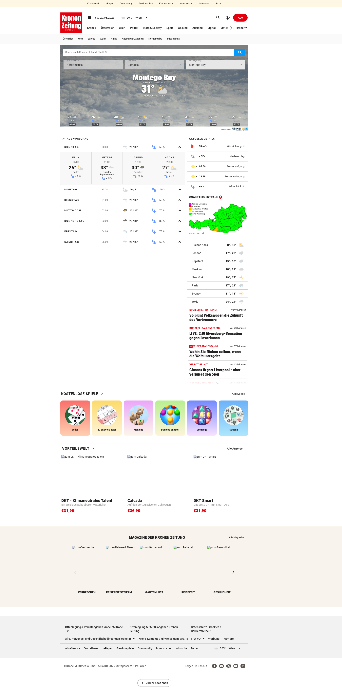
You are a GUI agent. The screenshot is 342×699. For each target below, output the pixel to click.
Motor (224, 27)
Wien (122, 27)
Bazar (219, 3)
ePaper (109, 3)
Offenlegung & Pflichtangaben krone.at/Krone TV (94, 629)
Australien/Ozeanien (133, 38)
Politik (134, 27)
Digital (211, 27)
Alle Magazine (236, 537)
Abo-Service (72, 648)
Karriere (228, 638)
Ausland (197, 27)
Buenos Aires (200, 245)
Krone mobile (166, 3)
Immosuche (186, 3)
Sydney (196, 293)
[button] (231, 27)
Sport (169, 27)
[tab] (122, 147)
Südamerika (173, 38)
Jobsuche (204, 3)
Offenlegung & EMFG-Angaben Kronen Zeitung (154, 629)
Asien (103, 38)
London (196, 253)
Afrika (114, 38)
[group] (238, 394)
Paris (195, 285)
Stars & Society (152, 27)
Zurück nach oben (154, 683)
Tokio (195, 301)
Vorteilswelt (93, 3)
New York (197, 277)
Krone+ (91, 27)
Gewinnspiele (146, 3)
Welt (80, 38)
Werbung (213, 638)
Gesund (183, 27)
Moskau (197, 269)
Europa (91, 38)
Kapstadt (197, 261)
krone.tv (242, 27)
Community (126, 3)
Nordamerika (155, 38)
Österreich (107, 27)
